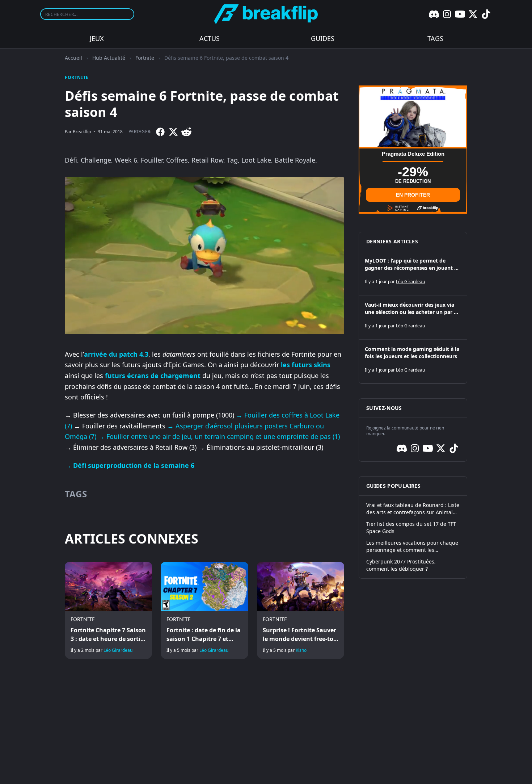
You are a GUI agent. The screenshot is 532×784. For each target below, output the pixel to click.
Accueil (73, 57)
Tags (435, 38)
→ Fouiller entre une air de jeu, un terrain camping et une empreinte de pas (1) (219, 436)
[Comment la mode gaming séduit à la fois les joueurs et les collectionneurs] (413, 361)
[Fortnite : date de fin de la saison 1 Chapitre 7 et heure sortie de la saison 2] (204, 610)
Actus (209, 38)
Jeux (97, 38)
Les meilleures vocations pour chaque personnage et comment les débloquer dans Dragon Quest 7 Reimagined (412, 546)
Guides (322, 38)
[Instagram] (447, 14)
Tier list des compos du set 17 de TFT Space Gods (411, 527)
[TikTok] (486, 14)
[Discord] (434, 14)
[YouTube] (460, 14)
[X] (473, 14)
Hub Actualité (108, 57)
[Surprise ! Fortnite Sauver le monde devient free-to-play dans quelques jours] (300, 610)
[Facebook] (160, 132)
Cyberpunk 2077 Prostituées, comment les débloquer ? (401, 565)
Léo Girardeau (118, 650)
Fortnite (144, 57)
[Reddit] (186, 132)
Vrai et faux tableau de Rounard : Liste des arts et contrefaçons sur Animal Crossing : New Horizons (412, 509)
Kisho (301, 650)
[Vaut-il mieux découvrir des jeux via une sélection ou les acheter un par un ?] (413, 317)
